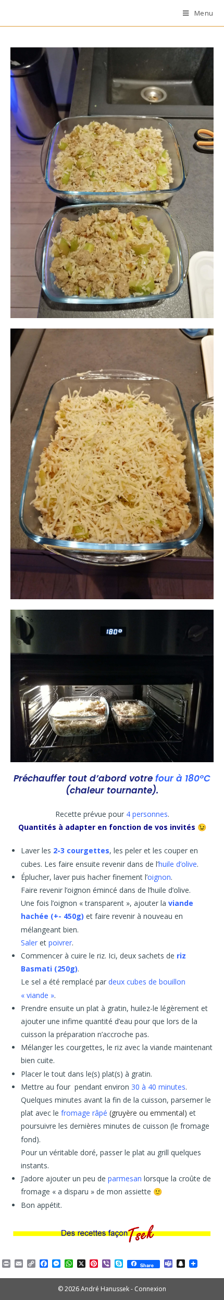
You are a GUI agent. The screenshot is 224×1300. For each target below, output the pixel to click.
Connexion (150, 1288)
